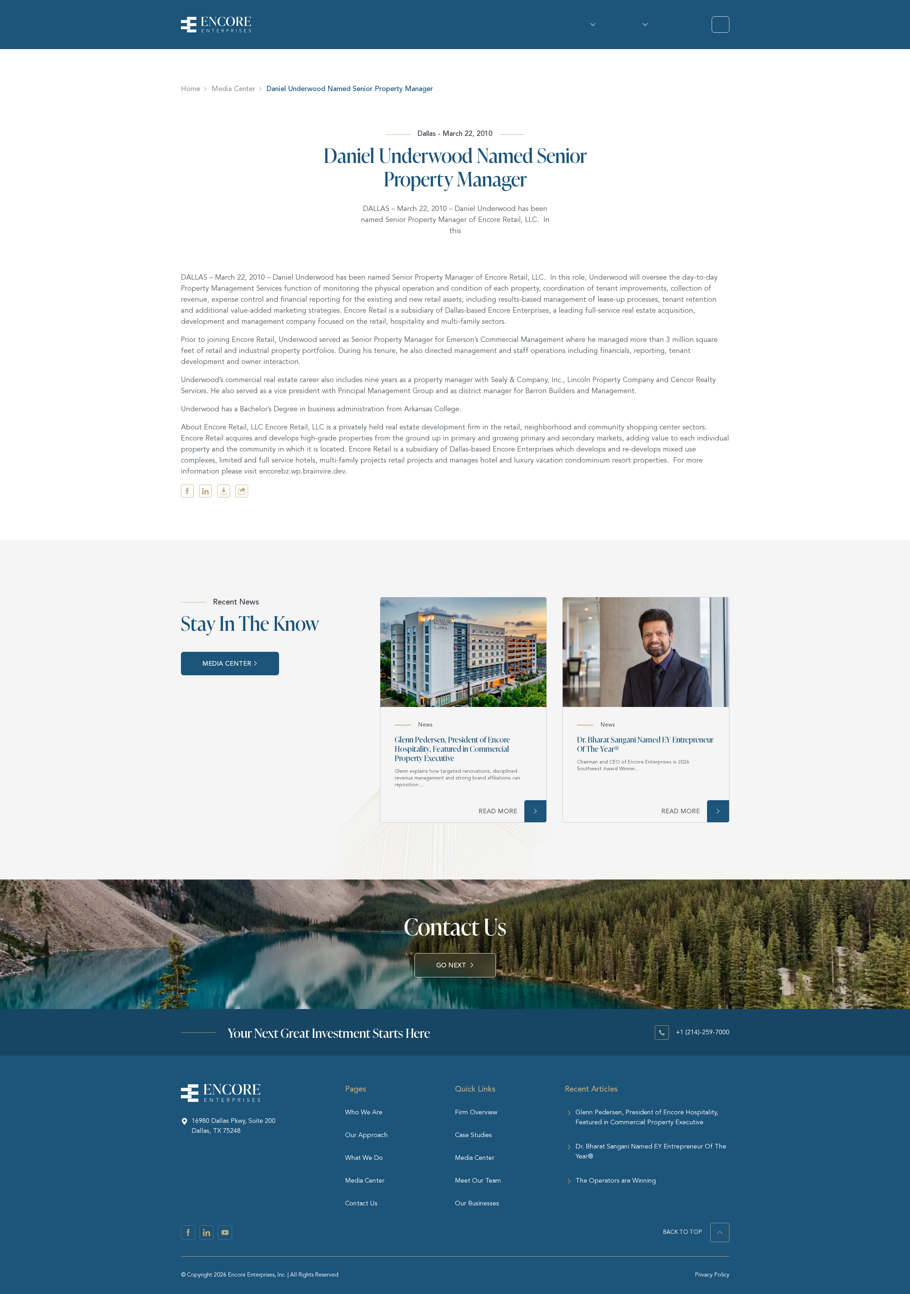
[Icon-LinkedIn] (206, 1232)
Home (190, 89)
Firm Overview (476, 1112)
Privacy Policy (712, 1275)
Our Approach (366, 1135)
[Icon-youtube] (225, 1232)
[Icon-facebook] (188, 1232)
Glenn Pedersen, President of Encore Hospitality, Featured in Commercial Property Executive (452, 748)
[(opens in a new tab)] (463, 652)
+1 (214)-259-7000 (702, 1032)
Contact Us (361, 1203)
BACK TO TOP (682, 1232)
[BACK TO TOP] (719, 1232)
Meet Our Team (478, 1181)
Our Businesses (477, 1203)
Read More (497, 811)
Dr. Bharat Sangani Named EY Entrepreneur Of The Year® (645, 743)
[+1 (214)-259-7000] (662, 1032)
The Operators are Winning (616, 1181)
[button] (187, 491)
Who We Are (590, 24)
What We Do (643, 24)
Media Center (233, 89)
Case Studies (473, 1135)
